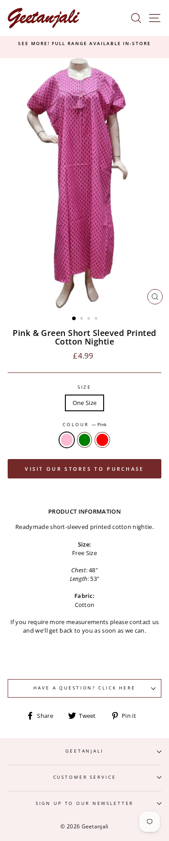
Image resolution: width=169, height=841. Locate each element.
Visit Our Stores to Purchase (84, 468)
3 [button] (89, 319)
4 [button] (97, 319)
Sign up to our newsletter (85, 803)
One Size (85, 403)
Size (84, 387)
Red (102, 439)
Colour (84, 424)
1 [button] (74, 319)
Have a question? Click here (84, 688)
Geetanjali (84, 751)
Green (85, 439)
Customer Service (84, 777)
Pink (66, 439)
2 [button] (82, 319)
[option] (84, 44)
